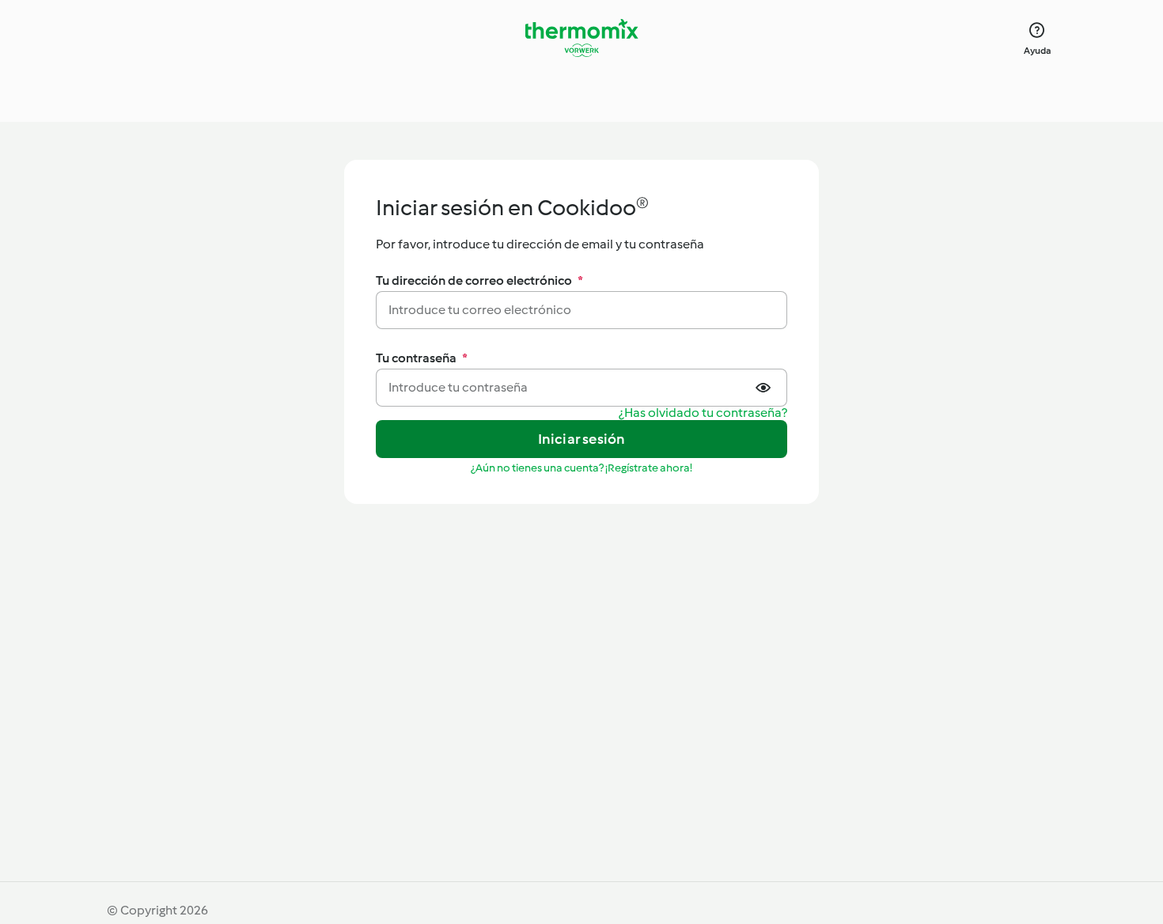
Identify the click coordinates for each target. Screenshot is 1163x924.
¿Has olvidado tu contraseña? (703, 413)
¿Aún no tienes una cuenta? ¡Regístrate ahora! (581, 468)
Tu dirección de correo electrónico (479, 280)
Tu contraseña (422, 357)
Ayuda (1037, 50)
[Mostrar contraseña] (765, 387)
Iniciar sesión (582, 439)
